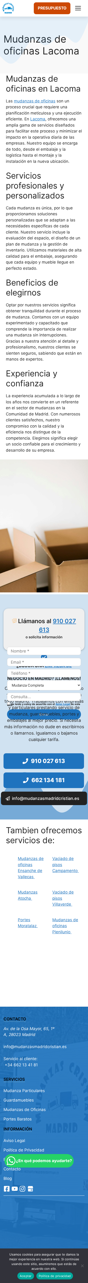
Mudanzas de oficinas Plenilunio (65, 925)
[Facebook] (7, 1189)
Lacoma (37, 119)
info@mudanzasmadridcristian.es (35, 1046)
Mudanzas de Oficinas (25, 1109)
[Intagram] (22, 1189)
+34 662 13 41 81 (21, 1065)
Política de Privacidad (24, 1150)
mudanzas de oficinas (34, 101)
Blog (8, 1178)
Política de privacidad (55, 1276)
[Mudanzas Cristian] (8, 8)
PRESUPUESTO (52, 8)
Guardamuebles (19, 1100)
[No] (82, 1265)
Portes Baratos (18, 1119)
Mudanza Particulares (24, 1090)
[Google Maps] (30, 1189)
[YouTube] (14, 1189)
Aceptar (26, 1276)
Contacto (12, 1169)
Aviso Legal (63, 704)
